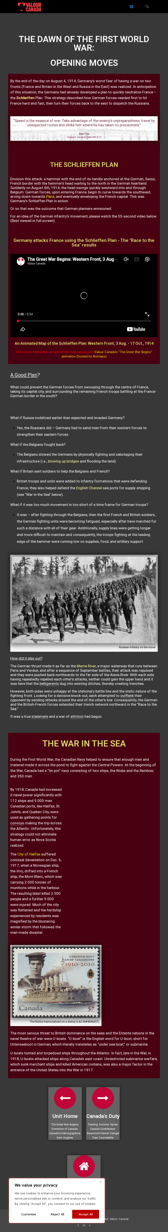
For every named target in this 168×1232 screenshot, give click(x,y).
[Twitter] (84, 1225)
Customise (28, 1214)
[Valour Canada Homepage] (29, 6)
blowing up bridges (64, 461)
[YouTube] (90, 1225)
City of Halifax (28, 854)
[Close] (100, 1181)
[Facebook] (78, 1225)
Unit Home (65, 1116)
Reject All (57, 1214)
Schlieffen (25, 98)
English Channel (89, 488)
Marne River (86, 666)
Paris (50, 196)
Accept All (86, 1214)
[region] (57, 1200)
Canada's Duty (103, 1116)
